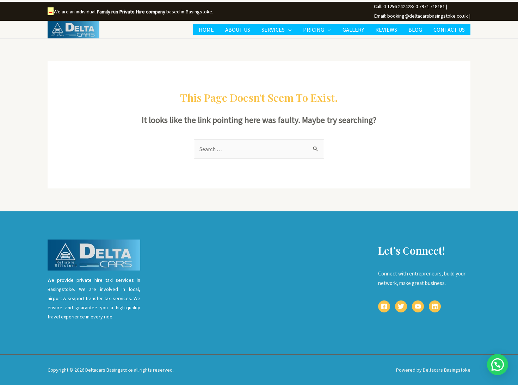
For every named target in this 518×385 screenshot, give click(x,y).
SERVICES (273, 29)
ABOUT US (237, 29)
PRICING (313, 29)
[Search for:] (259, 149)
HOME (206, 29)
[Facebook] (384, 306)
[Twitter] (401, 306)
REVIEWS (386, 29)
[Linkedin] (435, 306)
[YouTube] (418, 306)
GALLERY (353, 29)
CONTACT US (449, 29)
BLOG (415, 29)
